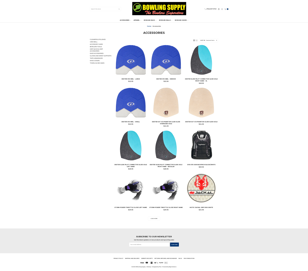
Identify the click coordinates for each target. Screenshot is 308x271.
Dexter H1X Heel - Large (131, 79)
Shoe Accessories (96, 53)
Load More (154, 218)
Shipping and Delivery (132, 258)
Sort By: (202, 40)
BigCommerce (172, 266)
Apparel (137, 20)
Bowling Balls (165, 20)
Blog (180, 258)
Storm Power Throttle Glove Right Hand (166, 207)
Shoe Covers (95, 60)
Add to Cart (131, 69)
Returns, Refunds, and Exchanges (165, 258)
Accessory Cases (96, 44)
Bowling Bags (149, 20)
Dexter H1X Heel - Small (131, 122)
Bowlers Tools (96, 46)
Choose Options (131, 198)
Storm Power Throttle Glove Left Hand (130, 207)
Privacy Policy (118, 258)
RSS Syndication (189, 258)
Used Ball (93, 42)
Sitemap (149, 266)
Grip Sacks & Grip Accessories (96, 50)
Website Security (147, 258)
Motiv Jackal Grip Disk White (201, 207)
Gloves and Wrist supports (100, 56)
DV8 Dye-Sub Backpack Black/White (201, 164)
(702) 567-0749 (211, 9)
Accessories (125, 20)
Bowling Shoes (181, 20)
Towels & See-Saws (97, 63)
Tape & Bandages (96, 58)
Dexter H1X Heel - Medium (166, 79)
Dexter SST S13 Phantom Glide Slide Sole (201, 122)
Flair (160, 266)
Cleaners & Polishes (98, 39)
